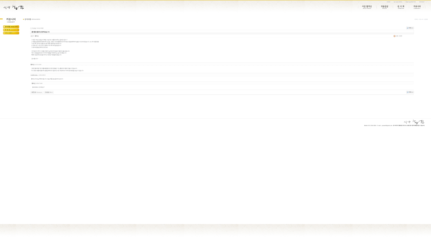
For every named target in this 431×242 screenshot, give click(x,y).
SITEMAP (421, 2)
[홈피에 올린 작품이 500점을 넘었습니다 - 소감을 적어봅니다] (49, 92)
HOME (388, 2)
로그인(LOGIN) (398, 2)
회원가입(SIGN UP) (411, 2)
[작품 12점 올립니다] (36, 92)
